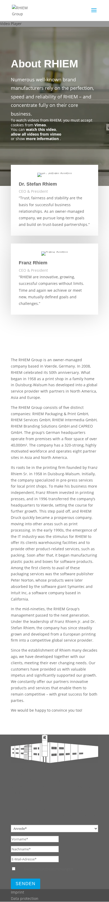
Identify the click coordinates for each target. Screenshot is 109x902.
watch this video (41, 129)
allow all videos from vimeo (36, 134)
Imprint (17, 892)
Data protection (24, 898)
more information (42, 138)
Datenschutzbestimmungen (48, 868)
